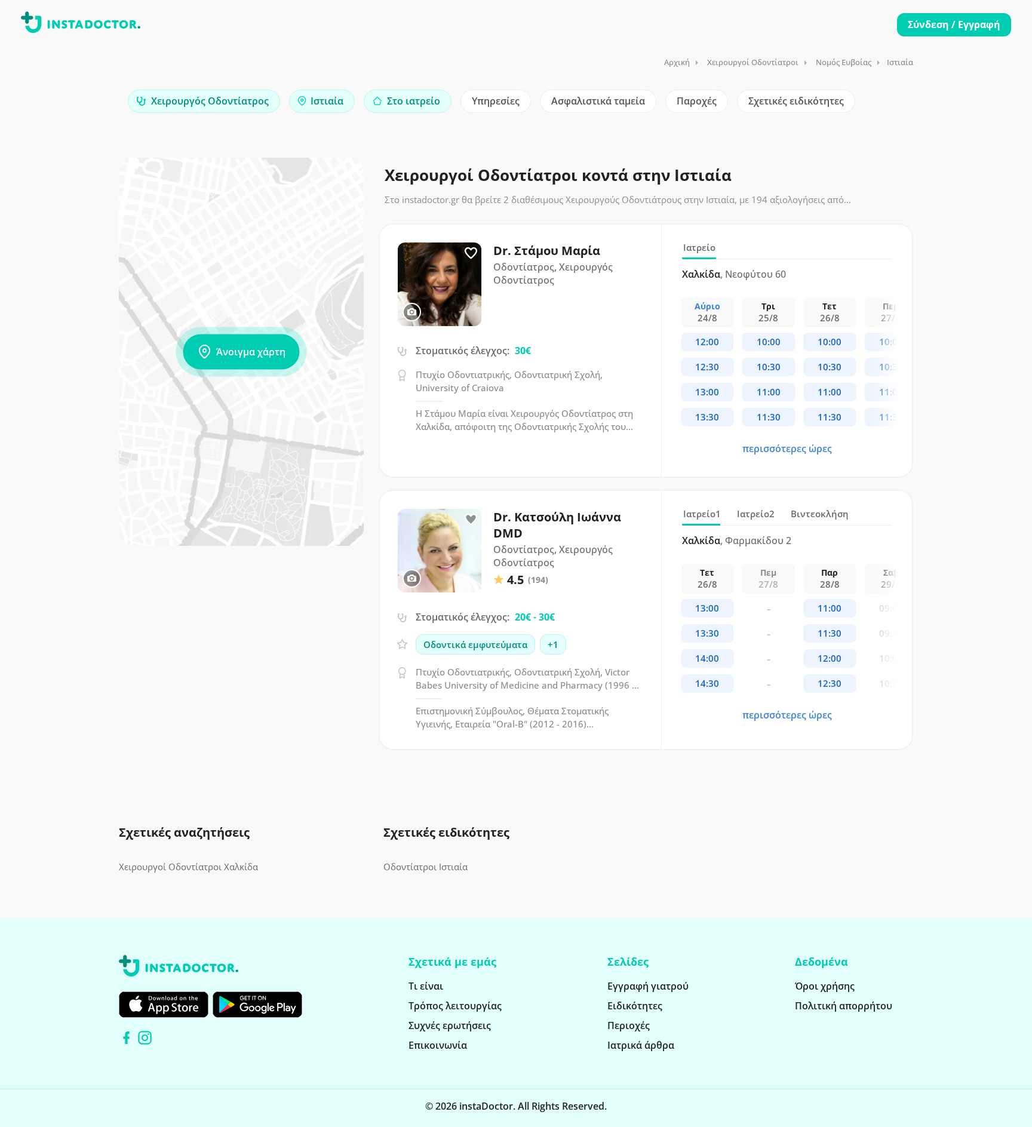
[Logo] (80, 24)
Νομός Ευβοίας (843, 62)
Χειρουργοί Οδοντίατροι (752, 62)
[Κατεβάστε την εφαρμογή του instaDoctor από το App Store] (163, 1004)
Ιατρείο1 (702, 514)
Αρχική (677, 62)
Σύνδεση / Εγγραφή (954, 24)
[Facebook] (126, 1037)
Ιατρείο (699, 247)
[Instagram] (145, 1038)
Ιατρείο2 (756, 514)
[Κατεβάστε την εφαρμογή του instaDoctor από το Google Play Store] (257, 1004)
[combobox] (204, 101)
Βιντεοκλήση (820, 514)
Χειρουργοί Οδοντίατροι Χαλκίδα (188, 867)
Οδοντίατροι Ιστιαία (425, 867)
